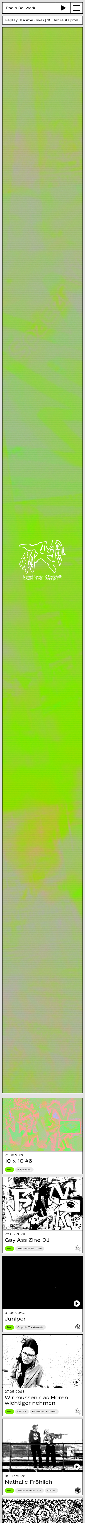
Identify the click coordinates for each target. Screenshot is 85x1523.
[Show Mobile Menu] (76, 8)
